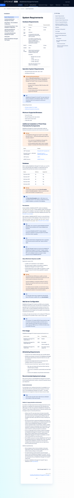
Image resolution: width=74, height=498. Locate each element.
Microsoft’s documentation (28, 213)
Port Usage (26, 331)
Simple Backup (35, 461)
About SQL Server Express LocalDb (32, 259)
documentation (45, 297)
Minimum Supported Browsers (32, 112)
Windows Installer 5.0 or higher (31, 107)
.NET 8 (38, 156)
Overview (26, 5)
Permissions (26, 205)
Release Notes (66, 5)
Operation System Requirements (33, 69)
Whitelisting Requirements (31, 352)
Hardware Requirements (30, 22)
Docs (5, 8)
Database (26, 163)
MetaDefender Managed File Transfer (29, 1)
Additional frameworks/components (32, 109)
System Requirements (29, 8)
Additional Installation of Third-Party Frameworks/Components (34, 125)
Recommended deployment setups (34, 376)
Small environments (27, 385)
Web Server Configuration (31, 302)
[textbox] (37, 243)
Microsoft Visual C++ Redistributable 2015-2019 (42, 154)
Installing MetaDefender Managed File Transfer (39, 475)
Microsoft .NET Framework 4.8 (43, 150)
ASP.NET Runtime (40, 159)
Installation (23, 8)
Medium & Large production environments (32, 402)
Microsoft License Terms (35, 78)
